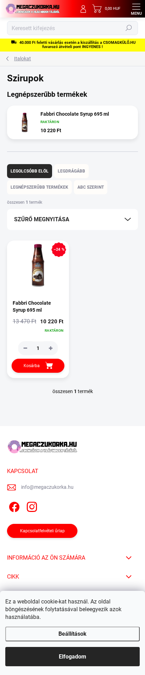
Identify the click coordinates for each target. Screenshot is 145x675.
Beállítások (72, 633)
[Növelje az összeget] (51, 348)
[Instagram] (31, 506)
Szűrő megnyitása (41, 219)
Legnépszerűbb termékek (39, 187)
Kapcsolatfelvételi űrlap (42, 530)
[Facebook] (13, 506)
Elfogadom (72, 656)
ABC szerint (90, 187)
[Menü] (136, 9)
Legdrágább (71, 171)
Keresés (128, 28)
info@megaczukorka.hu (47, 487)
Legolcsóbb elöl (30, 171)
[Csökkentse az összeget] (25, 348)
